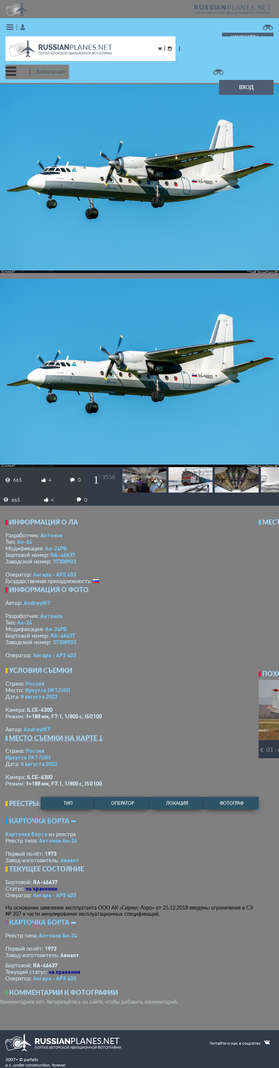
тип (68, 803)
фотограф (231, 803)
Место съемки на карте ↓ (56, 738)
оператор (122, 803)
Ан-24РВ (56, 548)
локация (177, 803)
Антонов (51, 535)
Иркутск (47, 690)
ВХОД (246, 87)
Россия (35, 683)
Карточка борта (26, 834)
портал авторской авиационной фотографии (232, 13)
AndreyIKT (37, 602)
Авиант (69, 860)
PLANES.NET (233, 7)
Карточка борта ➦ (42, 821)
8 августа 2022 (39, 696)
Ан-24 (24, 541)
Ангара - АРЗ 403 (54, 574)
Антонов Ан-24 (58, 840)
